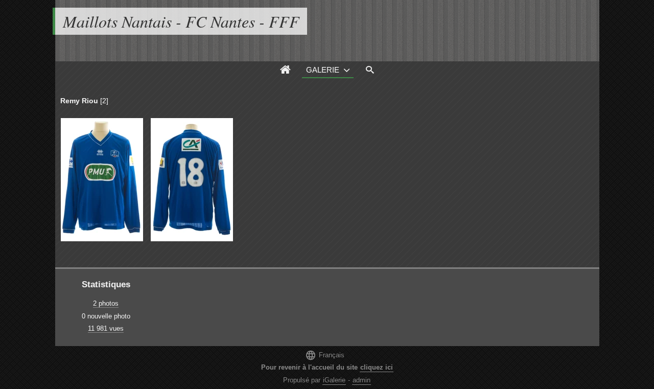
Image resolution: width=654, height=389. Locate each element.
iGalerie (334, 380)
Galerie (322, 69)
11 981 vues (106, 328)
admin (361, 380)
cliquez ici (376, 367)
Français (324, 355)
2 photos (106, 303)
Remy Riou (79, 101)
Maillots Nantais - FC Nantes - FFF (181, 21)
